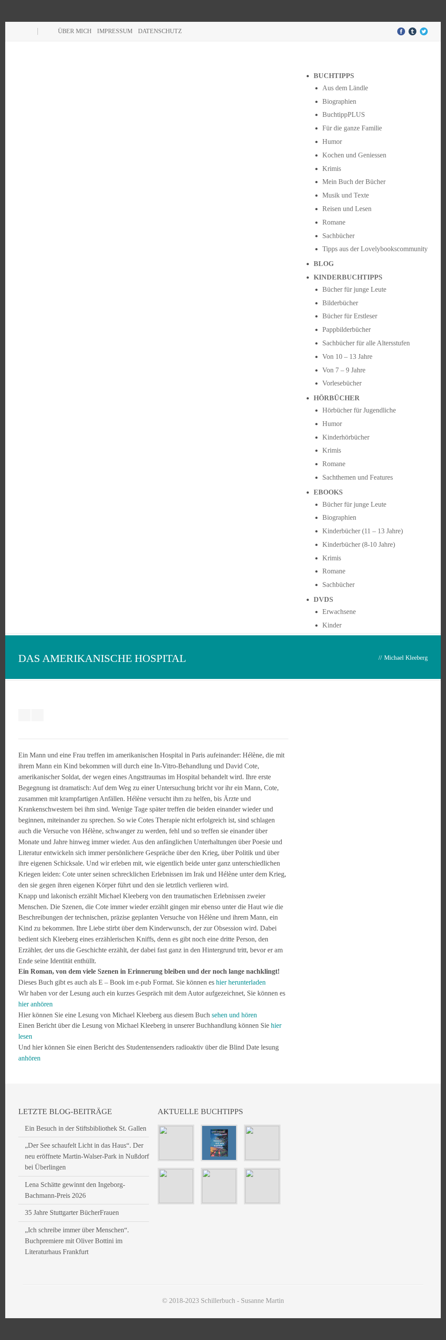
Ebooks (328, 492)
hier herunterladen (241, 982)
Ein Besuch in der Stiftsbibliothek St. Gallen (85, 1128)
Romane (333, 222)
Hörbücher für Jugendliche (359, 410)
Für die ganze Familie (352, 128)
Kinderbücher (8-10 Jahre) (358, 544)
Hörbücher (337, 398)
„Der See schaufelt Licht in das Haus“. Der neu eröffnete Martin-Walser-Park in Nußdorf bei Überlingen (87, 1156)
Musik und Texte (345, 195)
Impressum (114, 31)
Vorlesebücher (342, 383)
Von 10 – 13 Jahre (347, 356)
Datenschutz (160, 31)
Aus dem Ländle (345, 88)
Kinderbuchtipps (348, 277)
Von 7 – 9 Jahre (343, 370)
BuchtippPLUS (343, 114)
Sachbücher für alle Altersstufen (366, 343)
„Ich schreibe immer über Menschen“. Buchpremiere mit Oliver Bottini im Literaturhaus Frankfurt (77, 1240)
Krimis (331, 168)
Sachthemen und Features (357, 477)
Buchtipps (334, 75)
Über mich (74, 31)
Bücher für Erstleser (349, 316)
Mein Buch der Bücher (353, 181)
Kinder (331, 625)
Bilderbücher (340, 303)
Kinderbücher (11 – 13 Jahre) (362, 531)
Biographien (339, 101)
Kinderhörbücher (345, 437)
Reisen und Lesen (347, 208)
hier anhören (35, 1004)
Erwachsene (339, 611)
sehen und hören (234, 1015)
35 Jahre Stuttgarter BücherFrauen (72, 1212)
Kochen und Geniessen (354, 155)
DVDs (323, 599)
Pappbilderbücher (346, 329)
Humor (332, 141)
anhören (29, 1058)
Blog (324, 263)
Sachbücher (338, 235)
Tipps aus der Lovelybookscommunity (375, 248)
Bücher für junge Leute (354, 289)
